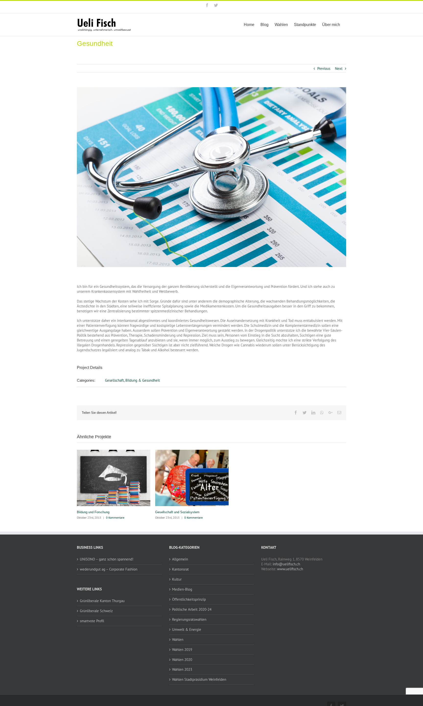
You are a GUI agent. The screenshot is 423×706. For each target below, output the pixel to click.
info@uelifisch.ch (286, 564)
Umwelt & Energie (186, 629)
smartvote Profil (92, 621)
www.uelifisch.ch (290, 569)
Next (338, 68)
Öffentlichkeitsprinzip (189, 599)
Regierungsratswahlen (189, 619)
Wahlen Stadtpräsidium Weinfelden (199, 679)
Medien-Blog (182, 589)
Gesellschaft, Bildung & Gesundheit (132, 380)
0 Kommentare (115, 517)
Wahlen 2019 (182, 649)
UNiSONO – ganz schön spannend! (106, 559)
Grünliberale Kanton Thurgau (102, 600)
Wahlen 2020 (182, 659)
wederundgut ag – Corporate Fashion (108, 569)
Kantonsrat (180, 569)
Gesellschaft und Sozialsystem (177, 512)
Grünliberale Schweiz (96, 611)
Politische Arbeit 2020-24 (192, 609)
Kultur (177, 579)
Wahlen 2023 (182, 669)
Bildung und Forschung (93, 512)
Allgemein (180, 559)
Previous (323, 68)
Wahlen (177, 639)
